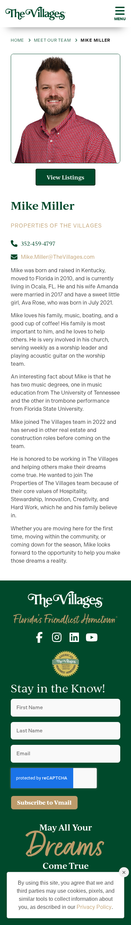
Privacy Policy (94, 907)
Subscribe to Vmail (44, 802)
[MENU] (120, 10)
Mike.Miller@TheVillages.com (58, 257)
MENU (120, 18)
